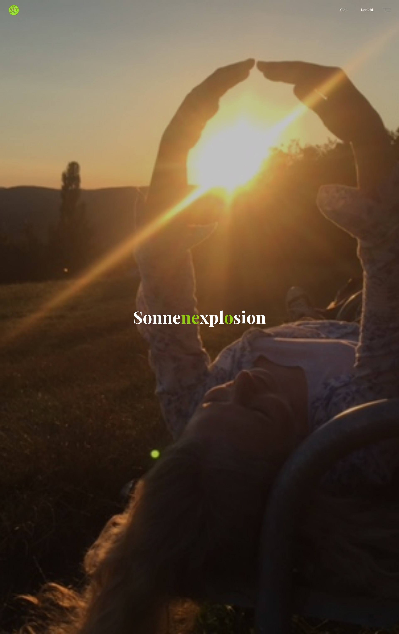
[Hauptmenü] (387, 10)
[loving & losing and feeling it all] (13, 10)
